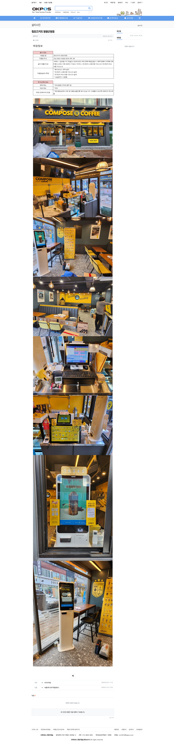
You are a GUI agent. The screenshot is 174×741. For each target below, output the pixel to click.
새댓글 (119, 38)
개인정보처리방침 (45, 729)
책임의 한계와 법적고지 (73, 729)
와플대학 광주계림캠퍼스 (51, 687)
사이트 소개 (35, 729)
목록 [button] (110, 40)
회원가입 (112, 2)
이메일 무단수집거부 (58, 729)
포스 (78, 12)
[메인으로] (34, 18)
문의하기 (131, 729)
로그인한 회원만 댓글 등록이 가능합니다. (73, 712)
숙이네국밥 (47, 683)
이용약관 (116, 729)
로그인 (106, 2)
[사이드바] (139, 18)
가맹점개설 (66, 12)
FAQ (126, 2)
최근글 (119, 31)
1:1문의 (132, 2)
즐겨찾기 (34, 2)
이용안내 (123, 729)
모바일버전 (139, 729)
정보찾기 (120, 2)
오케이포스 (58, 12)
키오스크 (73, 12)
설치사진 (140, 25)
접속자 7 (140, 2)
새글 (40, 2)
